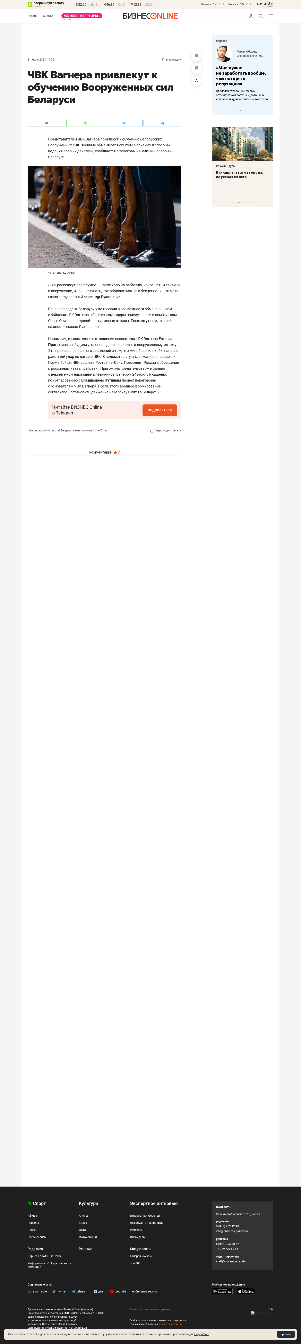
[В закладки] (196, 68)
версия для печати (168, 430)
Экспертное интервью (154, 1203)
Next (269, 110)
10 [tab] (251, 202)
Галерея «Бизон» (141, 1256)
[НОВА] (81, 17)
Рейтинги (136, 1230)
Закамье (47, 16)
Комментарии (104, 452)
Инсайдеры (137, 1237)
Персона (33, 1222)
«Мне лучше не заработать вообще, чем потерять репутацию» (241, 75)
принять (286, 1334)
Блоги (32, 1230)
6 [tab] (243, 202)
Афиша (32, 1215)
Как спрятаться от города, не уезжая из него (239, 174)
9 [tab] (249, 202)
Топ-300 (135, 1263)
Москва (233, 4)
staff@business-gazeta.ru (232, 1261)
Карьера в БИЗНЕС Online (45, 1256)
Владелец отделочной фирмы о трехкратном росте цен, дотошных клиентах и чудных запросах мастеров (242, 95)
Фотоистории (88, 1237)
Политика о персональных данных (150, 1309)
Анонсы (84, 1215)
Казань (206, 4)
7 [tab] (245, 202)
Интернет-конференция (145, 1215)
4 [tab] (239, 202)
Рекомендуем (225, 166)
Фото (82, 1230)
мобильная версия (144, 1291)
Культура (88, 1203)
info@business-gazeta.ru (232, 1231)
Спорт (39, 1203)
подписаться (160, 410)
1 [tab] (240, 110)
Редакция (35, 1249)
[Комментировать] (196, 56)
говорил (110, 309)
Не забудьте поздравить (146, 1222)
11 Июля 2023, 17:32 (41, 59)
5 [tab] (241, 202)
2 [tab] (242, 110)
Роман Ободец (246, 51)
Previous (218, 110)
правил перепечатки (170, 1324)
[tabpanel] (242, 73)
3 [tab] (244, 110)
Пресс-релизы (37, 1237)
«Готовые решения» (249, 55)
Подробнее (201, 1334)
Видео (83, 1222)
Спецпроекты (140, 1249)
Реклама (86, 1249)
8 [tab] (247, 202)
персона (221, 41)
